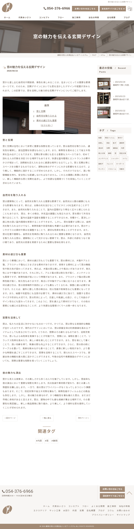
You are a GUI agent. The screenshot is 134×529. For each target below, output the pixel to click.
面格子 (100, 164)
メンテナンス (103, 159)
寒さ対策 (101, 153)
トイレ (125, 159)
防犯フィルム (110, 138)
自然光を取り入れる (46, 116)
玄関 (108, 148)
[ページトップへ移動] (129, 492)
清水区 (100, 148)
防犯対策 (122, 153)
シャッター (115, 159)
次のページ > (83, 418)
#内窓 (39, 441)
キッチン (101, 169)
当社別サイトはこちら (112, 9)
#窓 (47, 441)
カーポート (120, 164)
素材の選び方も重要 (46, 120)
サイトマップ (123, 515)
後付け (120, 138)
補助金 (115, 148)
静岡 (109, 153)
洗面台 (121, 169)
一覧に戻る (46, 418)
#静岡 (54, 441)
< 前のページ (10, 418)
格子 (114, 143)
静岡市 (121, 143)
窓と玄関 (40, 111)
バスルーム (112, 169)
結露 (100, 138)
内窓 (122, 148)
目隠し (100, 143)
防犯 (108, 143)
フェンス (110, 164)
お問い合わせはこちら (85, 9)
